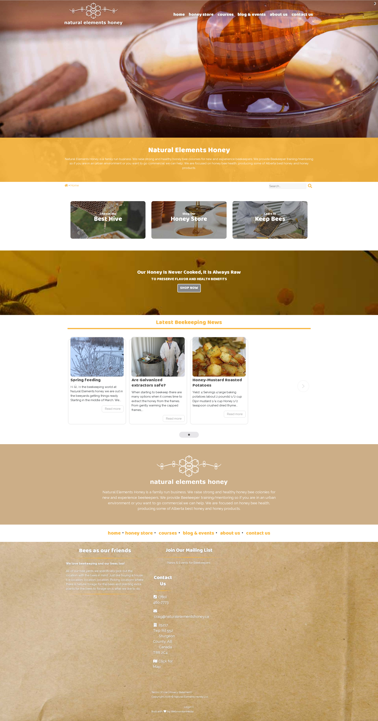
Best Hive (108, 219)
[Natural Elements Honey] (93, 13)
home (114, 534)
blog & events (198, 534)
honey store (139, 534)
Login (187, 706)
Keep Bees (270, 219)
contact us (258, 534)
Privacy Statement (180, 692)
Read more (97, 382)
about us (230, 534)
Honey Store (189, 219)
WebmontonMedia (182, 711)
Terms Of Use (159, 692)
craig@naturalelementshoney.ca (181, 616)
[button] (189, 434)
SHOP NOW (189, 288)
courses (168, 534)
